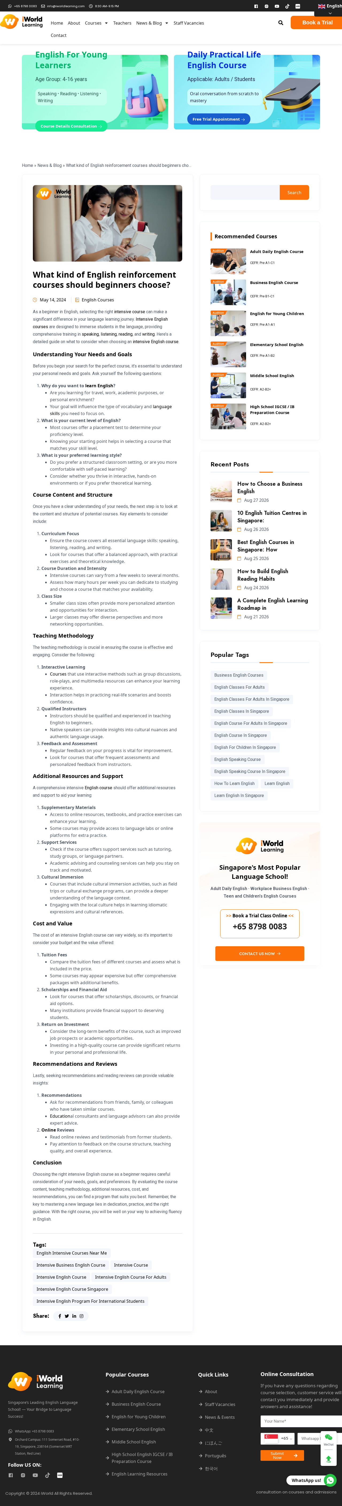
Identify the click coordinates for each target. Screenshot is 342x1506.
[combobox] (278, 1439)
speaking (90, 334)
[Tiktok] (287, 6)
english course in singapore (240, 735)
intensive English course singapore (72, 1289)
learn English (99, 386)
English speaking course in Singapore (249, 771)
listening (109, 334)
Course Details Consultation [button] (69, 126)
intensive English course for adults (130, 1277)
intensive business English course (71, 1265)
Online (48, 1130)
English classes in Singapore (241, 711)
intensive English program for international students (91, 1301)
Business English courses (238, 675)
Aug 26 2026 (256, 529)
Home (57, 23)
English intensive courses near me (72, 1253)
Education (60, 1116)
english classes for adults (239, 687)
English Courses (98, 300)
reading (126, 334)
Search (294, 193)
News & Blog (149, 23)
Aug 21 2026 (256, 617)
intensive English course (155, 341)
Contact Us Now (257, 953)
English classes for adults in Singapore (251, 699)
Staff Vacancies (189, 23)
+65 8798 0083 (260, 926)
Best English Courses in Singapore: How (265, 546)
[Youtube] (276, 6)
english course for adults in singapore (250, 723)
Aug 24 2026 (256, 588)
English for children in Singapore (245, 747)
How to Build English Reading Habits (262, 575)
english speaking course (237, 759)
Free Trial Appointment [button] (217, 119)
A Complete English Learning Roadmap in (272, 604)
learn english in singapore (239, 795)
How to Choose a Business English (269, 487)
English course (98, 787)
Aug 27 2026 (256, 500)
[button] (281, 22)
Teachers (122, 23)
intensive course (129, 311)
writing (148, 334)
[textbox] (276, 1438)
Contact (59, 35)
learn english (277, 783)
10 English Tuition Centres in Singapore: (272, 516)
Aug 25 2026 (256, 558)
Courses (93, 23)
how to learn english (234, 783)
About (74, 23)
